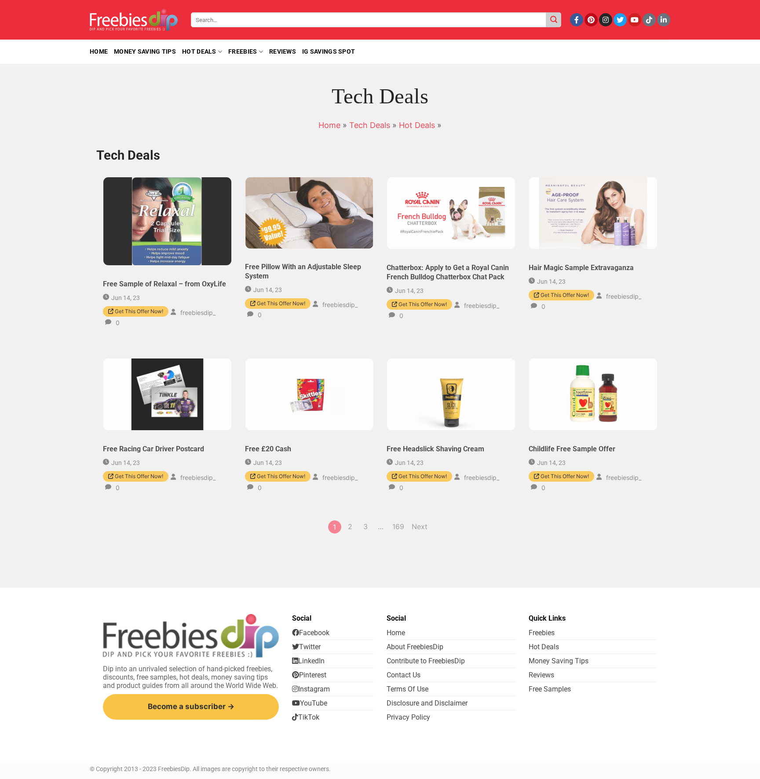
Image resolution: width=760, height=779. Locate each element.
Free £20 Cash (268, 449)
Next (420, 526)
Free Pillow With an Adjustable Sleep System (303, 272)
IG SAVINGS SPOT (328, 51)
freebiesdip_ (198, 312)
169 (398, 526)
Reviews (282, 51)
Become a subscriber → (191, 706)
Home (329, 125)
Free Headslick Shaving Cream (435, 449)
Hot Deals (199, 51)
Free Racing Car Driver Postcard (153, 449)
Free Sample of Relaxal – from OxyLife (164, 284)
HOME (99, 51)
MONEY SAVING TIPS (145, 51)
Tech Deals (369, 125)
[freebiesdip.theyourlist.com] (134, 20)
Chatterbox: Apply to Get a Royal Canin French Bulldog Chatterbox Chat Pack (448, 272)
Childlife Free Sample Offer (572, 449)
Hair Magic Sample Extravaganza (581, 267)
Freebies (242, 51)
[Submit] (553, 19)
